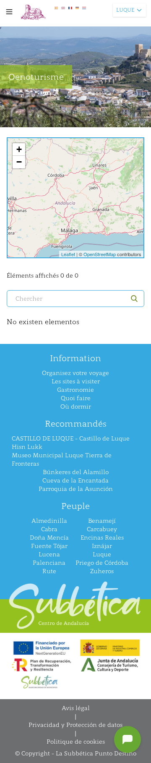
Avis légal (76, 708)
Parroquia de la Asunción (76, 489)
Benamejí (102, 520)
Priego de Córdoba (102, 562)
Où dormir (75, 406)
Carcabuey (102, 529)
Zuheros (102, 571)
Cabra (49, 529)
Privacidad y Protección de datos (75, 725)
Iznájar (102, 546)
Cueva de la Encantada (75, 480)
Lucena (49, 554)
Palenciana (49, 562)
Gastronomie (75, 389)
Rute (49, 571)
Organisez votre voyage (75, 373)
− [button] (19, 162)
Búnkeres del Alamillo (76, 472)
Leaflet (68, 254)
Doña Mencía (49, 537)
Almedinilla (49, 520)
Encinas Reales (102, 537)
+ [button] (19, 149)
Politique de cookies (76, 741)
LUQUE (125, 10)
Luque (102, 554)
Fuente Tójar (49, 546)
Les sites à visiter (76, 381)
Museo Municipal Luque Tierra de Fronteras (62, 459)
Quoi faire (76, 398)
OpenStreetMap (99, 254)
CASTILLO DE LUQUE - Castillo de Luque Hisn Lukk (71, 443)
